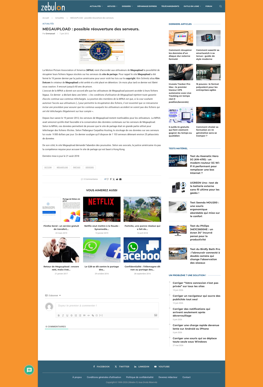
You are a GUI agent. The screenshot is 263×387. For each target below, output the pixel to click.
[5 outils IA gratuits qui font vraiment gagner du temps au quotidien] (181, 115)
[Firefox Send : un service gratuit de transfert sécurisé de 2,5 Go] (61, 209)
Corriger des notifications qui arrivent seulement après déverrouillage (191, 312)
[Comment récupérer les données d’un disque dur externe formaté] (181, 38)
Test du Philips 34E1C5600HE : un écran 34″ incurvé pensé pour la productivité (201, 232)
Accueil (45, 18)
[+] (101, 315)
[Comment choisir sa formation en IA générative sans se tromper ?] (208, 115)
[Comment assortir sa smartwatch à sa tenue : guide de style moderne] (208, 38)
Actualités (95, 6)
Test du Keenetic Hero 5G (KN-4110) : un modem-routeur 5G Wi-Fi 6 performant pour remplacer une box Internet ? (205, 165)
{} (97, 315)
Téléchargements (170, 6)
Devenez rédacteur (168, 377)
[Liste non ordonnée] (80, 315)
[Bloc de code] (88, 315)
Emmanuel (50, 33)
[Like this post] (107, 179)
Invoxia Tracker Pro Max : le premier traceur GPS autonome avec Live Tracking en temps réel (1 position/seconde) (180, 93)
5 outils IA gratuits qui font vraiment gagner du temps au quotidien (180, 131)
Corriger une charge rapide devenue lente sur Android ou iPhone (196, 327)
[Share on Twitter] (114, 179)
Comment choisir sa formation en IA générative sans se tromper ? (207, 131)
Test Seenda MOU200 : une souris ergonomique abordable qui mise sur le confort (205, 209)
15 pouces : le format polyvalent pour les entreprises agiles (207, 87)
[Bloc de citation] (84, 315)
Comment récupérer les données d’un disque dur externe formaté (180, 54)
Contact (186, 377)
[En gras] (59, 315)
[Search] (220, 6)
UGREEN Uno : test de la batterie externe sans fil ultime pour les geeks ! (204, 187)
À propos (77, 377)
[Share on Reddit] (117, 179)
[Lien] (93, 315)
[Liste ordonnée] (76, 315)
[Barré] (71, 315)
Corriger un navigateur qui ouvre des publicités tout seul (196, 297)
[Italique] (63, 315)
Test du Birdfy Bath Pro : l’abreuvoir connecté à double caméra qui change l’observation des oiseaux (205, 256)
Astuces (111, 6)
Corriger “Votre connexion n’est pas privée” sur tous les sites (195, 284)
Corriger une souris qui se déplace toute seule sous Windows (195, 340)
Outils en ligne (191, 6)
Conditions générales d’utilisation (104, 377)
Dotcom (48, 167)
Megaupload (62, 167)
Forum (208, 6)
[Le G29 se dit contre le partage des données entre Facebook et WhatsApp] (102, 249)
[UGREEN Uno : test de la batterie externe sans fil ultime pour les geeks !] (178, 187)
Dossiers (126, 6)
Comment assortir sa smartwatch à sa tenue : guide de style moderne (207, 54)
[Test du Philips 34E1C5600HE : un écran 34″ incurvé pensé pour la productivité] (178, 230)
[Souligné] (67, 315)
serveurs (90, 167)
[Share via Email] (120, 179)
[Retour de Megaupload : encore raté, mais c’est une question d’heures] (61, 249)
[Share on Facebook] (110, 179)
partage (76, 167)
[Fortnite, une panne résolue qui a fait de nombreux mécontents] (142, 209)
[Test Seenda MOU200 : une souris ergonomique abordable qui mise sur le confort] (178, 207)
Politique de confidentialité (139, 377)
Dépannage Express (147, 6)
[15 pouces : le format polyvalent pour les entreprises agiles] (208, 72)
